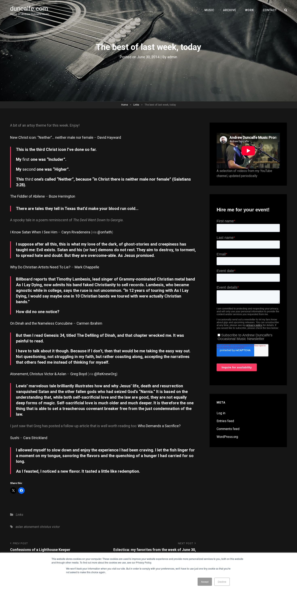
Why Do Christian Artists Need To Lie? (40, 267)
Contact (270, 10)
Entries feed (225, 421)
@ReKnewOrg (105, 374)
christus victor (50, 527)
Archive (229, 10)
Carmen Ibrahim (89, 323)
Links (136, 104)
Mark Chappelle (87, 267)
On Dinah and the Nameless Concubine (41, 323)
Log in (221, 413)
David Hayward (109, 137)
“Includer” (56, 159)
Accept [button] (205, 581)
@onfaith (104, 232)
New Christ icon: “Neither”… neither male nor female (51, 137)
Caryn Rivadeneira (75, 232)
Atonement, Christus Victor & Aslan (38, 374)
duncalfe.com (29, 8)
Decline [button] (222, 581)
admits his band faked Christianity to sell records (98, 284)
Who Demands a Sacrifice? (159, 426)
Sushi (14, 438)
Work (249, 10)
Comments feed (228, 429)
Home (124, 104)
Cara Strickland (35, 438)
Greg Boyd (78, 374)
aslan (19, 527)
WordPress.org (227, 437)
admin (172, 57)
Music (209, 10)
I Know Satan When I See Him (33, 232)
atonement (31, 527)
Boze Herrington (62, 196)
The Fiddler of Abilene (27, 196)
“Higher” (61, 169)
